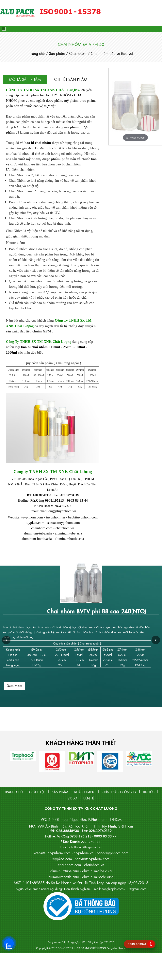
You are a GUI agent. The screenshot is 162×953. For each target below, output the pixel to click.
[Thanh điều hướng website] (4, 29)
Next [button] (156, 640)
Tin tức (148, 792)
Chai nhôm (78, 53)
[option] (81, 628)
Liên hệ (89, 798)
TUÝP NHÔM (60, 95)
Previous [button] (6, 640)
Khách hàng (84, 792)
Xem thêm (14, 685)
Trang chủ (37, 53)
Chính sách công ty (119, 792)
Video (72, 798)
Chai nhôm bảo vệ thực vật (112, 53)
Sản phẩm (57, 53)
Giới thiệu (37, 792)
